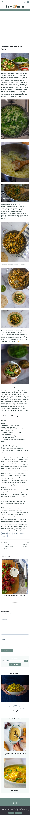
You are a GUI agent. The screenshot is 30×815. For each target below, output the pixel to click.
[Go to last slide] (4, 580)
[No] (28, 810)
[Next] (26, 580)
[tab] (12, 602)
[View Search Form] (23, 1)
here (21, 448)
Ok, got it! (11, 812)
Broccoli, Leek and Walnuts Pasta (24, 544)
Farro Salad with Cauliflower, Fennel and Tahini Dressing (7, 545)
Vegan (10, 533)
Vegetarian (16, 533)
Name (3, 639)
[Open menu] (27, 2)
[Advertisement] (15, 26)
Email (3, 646)
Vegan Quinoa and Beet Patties (14, 595)
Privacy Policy (19, 812)
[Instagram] (13, 803)
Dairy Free (4, 533)
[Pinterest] (16, 803)
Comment (5, 619)
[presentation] (15, 576)
